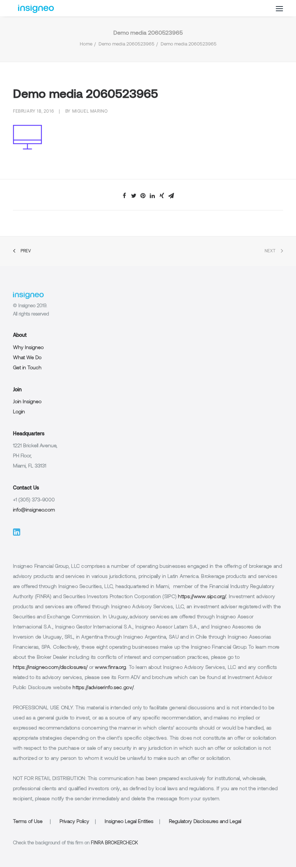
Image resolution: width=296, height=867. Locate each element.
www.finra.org (110, 667)
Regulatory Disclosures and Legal (205, 821)
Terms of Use (28, 821)
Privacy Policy (74, 821)
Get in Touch (27, 368)
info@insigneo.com (34, 510)
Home (86, 44)
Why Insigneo (28, 347)
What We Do (27, 358)
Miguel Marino (90, 111)
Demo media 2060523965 (126, 44)
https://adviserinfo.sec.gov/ (103, 687)
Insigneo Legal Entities (129, 821)
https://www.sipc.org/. (202, 596)
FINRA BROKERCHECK (114, 843)
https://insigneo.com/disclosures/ (50, 667)
